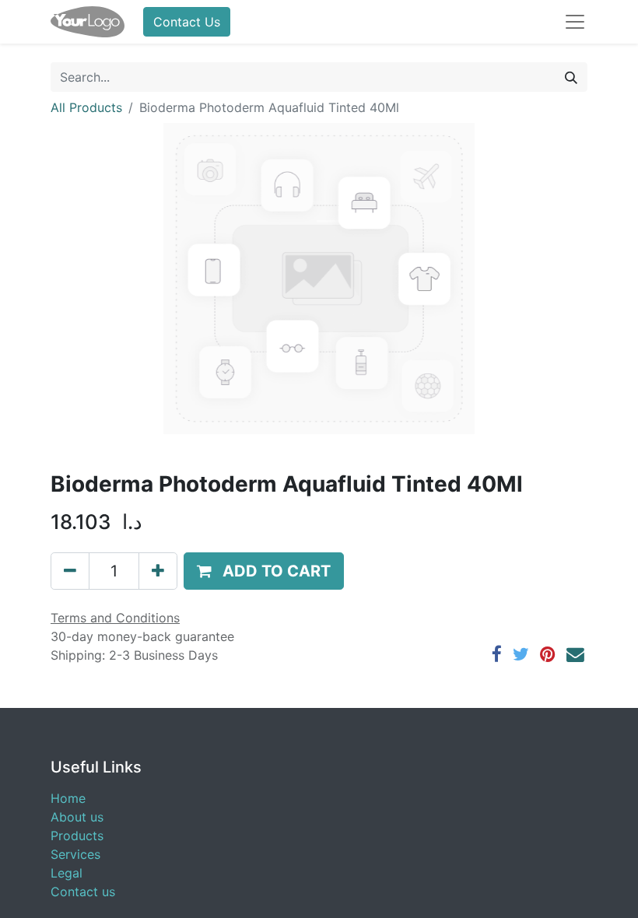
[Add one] (157, 571)
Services (75, 854)
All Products (86, 107)
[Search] (571, 77)
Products (77, 835)
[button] (264, 571)
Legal (66, 873)
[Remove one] (70, 571)
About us (77, 817)
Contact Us (186, 22)
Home (68, 798)
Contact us (83, 891)
